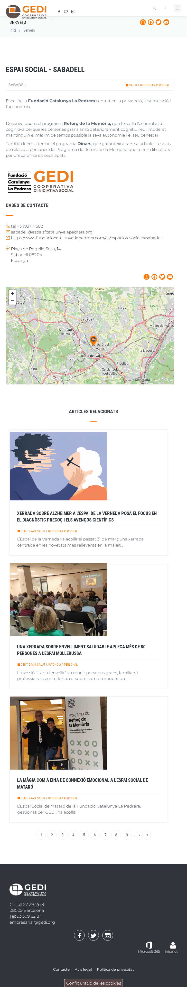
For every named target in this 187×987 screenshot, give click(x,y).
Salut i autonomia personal (149, 85)
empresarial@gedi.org (32, 922)
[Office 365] (149, 945)
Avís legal (83, 969)
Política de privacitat (115, 969)
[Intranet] (173, 943)
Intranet (171, 951)
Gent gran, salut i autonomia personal (49, 531)
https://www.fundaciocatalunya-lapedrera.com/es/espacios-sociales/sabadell (86, 237)
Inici (12, 30)
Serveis (29, 30)
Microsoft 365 (149, 951)
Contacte (61, 969)
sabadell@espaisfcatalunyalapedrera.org (52, 232)
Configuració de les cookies (93, 983)
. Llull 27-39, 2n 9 (26, 904)
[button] (93, 341)
